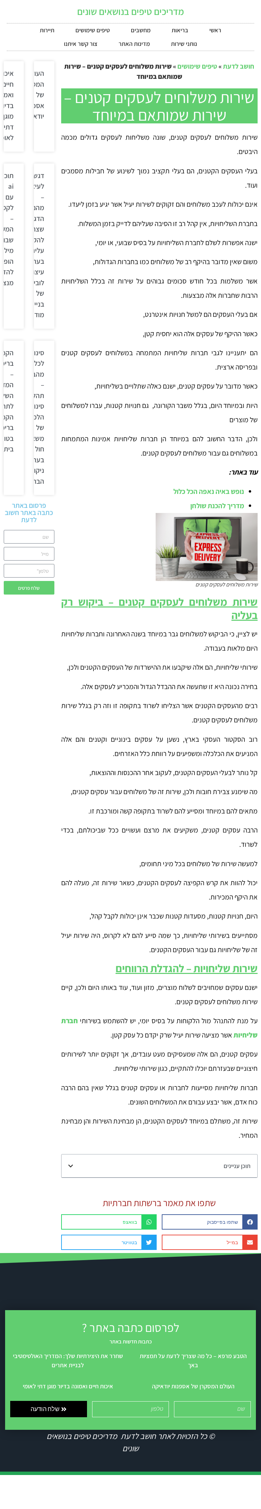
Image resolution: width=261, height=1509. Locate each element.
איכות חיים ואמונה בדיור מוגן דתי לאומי (68, 1386)
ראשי (215, 30)
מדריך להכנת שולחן (217, 505)
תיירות (47, 30)
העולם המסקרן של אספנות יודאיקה (193, 1386)
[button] (70, 1166)
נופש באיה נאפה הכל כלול (208, 491)
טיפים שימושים (92, 30)
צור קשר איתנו (81, 44)
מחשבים (141, 30)
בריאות (180, 30)
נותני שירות (184, 44)
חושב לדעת (238, 66)
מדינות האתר (134, 44)
